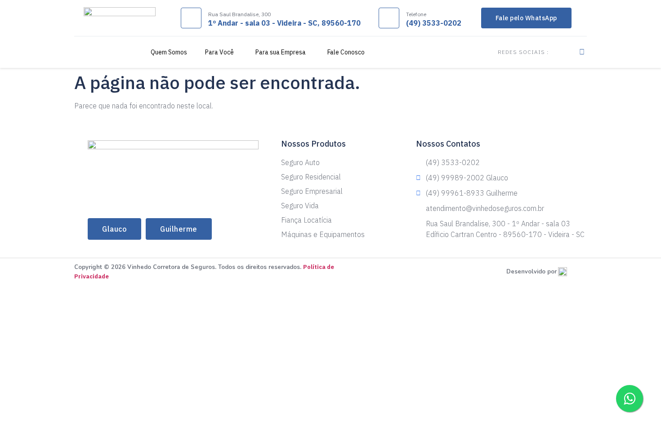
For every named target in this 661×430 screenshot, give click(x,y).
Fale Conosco (346, 52)
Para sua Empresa (280, 52)
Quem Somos (169, 52)
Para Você (219, 52)
